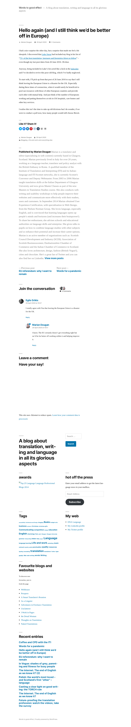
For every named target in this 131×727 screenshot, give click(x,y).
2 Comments (55, 42)
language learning (25, 543)
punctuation (37, 547)
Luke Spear (46, 54)
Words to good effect (30, 7)
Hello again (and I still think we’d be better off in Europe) (37, 651)
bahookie (75, 68)
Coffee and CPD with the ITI (35, 642)
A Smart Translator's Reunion (33, 597)
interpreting (28, 538)
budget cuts (54, 522)
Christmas (35, 526)
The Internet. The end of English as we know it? (37, 695)
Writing (43, 555)
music (56, 543)
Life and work (39, 542)
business (23, 526)
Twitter (53, 551)
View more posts (54, 258)
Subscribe (75, 502)
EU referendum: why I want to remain (36, 658)
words (37, 555)
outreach (21, 547)
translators (47, 551)
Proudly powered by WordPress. (46, 719)
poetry (27, 547)
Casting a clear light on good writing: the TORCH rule (38, 688)
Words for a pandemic (31, 646)
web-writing (30, 555)
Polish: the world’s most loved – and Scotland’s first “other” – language (37, 680)
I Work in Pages (27, 612)
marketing (50, 543)
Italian (34, 539)
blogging (40, 522)
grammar (21, 538)
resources (53, 547)
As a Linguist (26, 601)
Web (25, 555)
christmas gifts (43, 526)
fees (36, 534)
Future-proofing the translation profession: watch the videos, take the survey (39, 703)
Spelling (21, 551)
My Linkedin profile (76, 526)
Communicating (26, 530)
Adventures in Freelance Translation (36, 605)
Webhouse (25, 589)
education (53, 530)
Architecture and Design (32, 522)
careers (29, 526)
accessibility (22, 522)
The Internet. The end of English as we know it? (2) (37, 672)
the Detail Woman (28, 616)
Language (50, 538)
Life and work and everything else (40, 140)
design (46, 530)
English (23, 533)
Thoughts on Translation (31, 620)
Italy (38, 538)
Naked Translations (29, 624)
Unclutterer (26, 608)
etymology (31, 534)
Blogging (24, 140)
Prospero (24, 593)
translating (27, 551)
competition (39, 530)
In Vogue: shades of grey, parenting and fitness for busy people (38, 665)
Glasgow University (52, 534)
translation (37, 550)
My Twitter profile (75, 529)
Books (47, 522)
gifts (40, 534)
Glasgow (44, 534)
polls (30, 547)
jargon (41, 538)
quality (45, 547)
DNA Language (74, 522)
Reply (28, 317)
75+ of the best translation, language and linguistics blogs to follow (48, 58)
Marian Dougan (26, 42)
